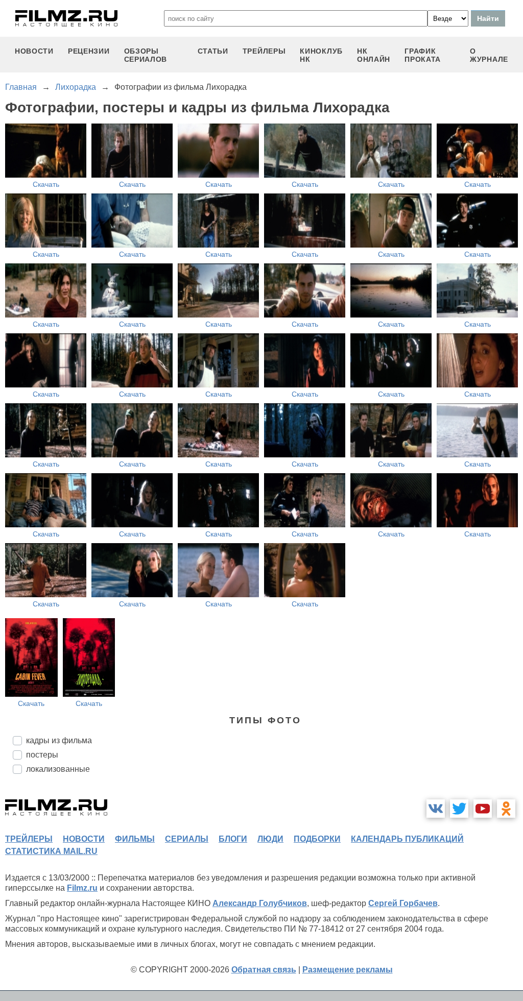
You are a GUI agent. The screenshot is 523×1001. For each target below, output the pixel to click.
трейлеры (264, 51)
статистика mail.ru (51, 851)
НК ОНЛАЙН (373, 55)
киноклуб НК (321, 55)
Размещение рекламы (347, 969)
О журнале (489, 55)
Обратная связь (263, 969)
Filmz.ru (82, 888)
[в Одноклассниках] (506, 808)
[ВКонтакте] (435, 808)
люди (270, 839)
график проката (423, 55)
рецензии (89, 51)
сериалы (186, 839)
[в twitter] (459, 808)
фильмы (135, 839)
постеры (42, 754)
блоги (233, 839)
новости (34, 51)
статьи (213, 51)
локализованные (58, 769)
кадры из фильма (59, 740)
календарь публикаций (407, 839)
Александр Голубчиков (259, 903)
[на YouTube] (482, 808)
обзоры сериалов (146, 55)
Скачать (46, 184)
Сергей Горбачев (403, 903)
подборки (317, 839)
